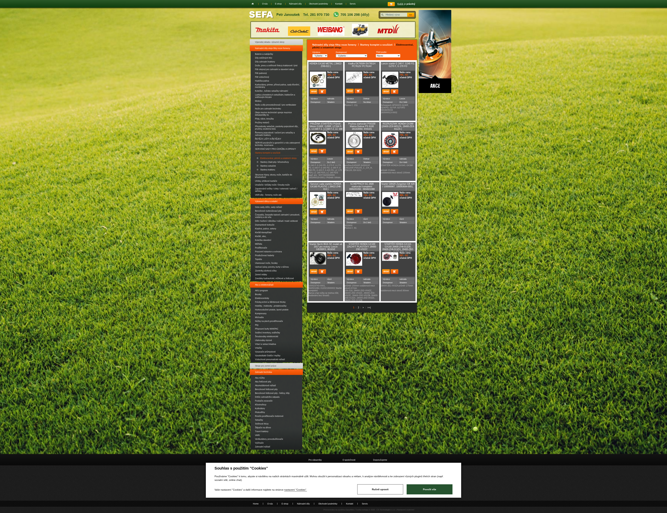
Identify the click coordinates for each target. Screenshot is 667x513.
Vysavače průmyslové (265, 352)
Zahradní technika (263, 372)
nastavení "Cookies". (295, 489)
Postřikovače (261, 248)
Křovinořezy (260, 404)
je (406, 4)
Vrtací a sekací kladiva (265, 344)
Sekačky (259, 420)
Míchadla (259, 317)
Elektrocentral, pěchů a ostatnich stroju (278, 158)
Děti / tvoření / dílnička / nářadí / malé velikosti (276, 221)
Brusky (258, 294)
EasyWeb (350, 510)
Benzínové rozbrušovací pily (268, 211)
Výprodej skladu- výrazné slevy (269, 42)
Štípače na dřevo (263, 427)
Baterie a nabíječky (264, 54)
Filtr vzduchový (262, 77)
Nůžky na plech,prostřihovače (269, 321)
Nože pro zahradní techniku (268, 108)
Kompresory (260, 313)
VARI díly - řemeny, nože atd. (268, 195)
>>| (369, 307)
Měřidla (258, 244)
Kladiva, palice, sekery (265, 228)
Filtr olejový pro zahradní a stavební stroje (274, 69)
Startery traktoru (267, 170)
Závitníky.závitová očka (266, 271)
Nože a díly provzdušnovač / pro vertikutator (275, 105)
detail (314, 91)
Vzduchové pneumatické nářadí (270, 359)
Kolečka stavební (263, 240)
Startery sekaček (268, 166)
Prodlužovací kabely (264, 255)
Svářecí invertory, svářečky (267, 332)
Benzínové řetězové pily (266, 389)
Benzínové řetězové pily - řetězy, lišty (272, 393)
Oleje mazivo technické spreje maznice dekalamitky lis (273, 113)
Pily (256, 325)
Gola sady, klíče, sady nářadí (268, 207)
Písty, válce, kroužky (264, 119)
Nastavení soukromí (405, 510)
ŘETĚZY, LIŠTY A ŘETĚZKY (268, 139)
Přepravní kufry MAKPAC (266, 329)
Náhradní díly (295, 4)
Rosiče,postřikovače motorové (269, 416)
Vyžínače (259, 443)
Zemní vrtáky (261, 274)
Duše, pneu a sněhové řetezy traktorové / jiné (276, 65)
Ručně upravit (380, 489)
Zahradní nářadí (262, 447)
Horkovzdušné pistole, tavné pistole (272, 309)
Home (253, 4)
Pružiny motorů (262, 122)
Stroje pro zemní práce (265, 366)
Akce (435, 51)
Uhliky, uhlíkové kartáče (266, 181)
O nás (265, 4)
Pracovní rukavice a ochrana (268, 251)
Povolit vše (429, 489)
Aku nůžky (260, 378)
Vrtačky (258, 348)
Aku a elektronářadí (264, 285)
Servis (353, 4)
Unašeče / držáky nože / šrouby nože (272, 185)
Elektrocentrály (262, 298)
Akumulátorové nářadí (265, 385)
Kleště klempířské (263, 232)
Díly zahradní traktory (265, 62)
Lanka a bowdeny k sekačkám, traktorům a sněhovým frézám (275, 96)
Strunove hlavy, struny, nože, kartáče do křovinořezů (273, 176)
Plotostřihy (260, 412)
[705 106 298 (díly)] (336, 15)
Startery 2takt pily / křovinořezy (274, 162)
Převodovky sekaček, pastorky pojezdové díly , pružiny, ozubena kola (277, 127)
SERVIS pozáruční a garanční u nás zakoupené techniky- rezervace (277, 144)
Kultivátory (260, 408)
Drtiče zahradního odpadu (267, 397)
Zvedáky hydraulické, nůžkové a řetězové (274, 278)
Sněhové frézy (262, 424)
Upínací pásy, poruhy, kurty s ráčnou (272, 267)
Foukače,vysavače (264, 401)
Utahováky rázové (263, 340)
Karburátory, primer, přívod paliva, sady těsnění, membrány (277, 85)
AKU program (261, 290)
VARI (257, 435)
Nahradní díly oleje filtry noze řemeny (272, 48)
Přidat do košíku (322, 91)
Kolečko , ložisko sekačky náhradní (271, 91)
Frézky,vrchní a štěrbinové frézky (270, 302)
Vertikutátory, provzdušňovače (269, 439)
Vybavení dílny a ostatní (266, 201)
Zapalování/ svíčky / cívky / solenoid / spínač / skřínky (276, 189)
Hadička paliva (262, 81)
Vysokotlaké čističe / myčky (267, 355)
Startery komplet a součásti (267, 153)
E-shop (278, 4)
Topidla (258, 259)
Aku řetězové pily (263, 381)
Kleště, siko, (260, 236)
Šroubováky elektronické (266, 336)
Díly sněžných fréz (263, 58)
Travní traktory (261, 431)
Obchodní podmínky (318, 4)
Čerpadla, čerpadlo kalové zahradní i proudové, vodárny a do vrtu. (277, 216)
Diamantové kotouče (264, 225)
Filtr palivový (261, 73)
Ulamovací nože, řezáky (266, 263)
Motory (258, 101)
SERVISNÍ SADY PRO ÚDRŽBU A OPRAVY (275, 149)
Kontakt (338, 4)
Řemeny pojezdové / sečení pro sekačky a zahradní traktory (275, 133)
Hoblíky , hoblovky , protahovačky (270, 306)
